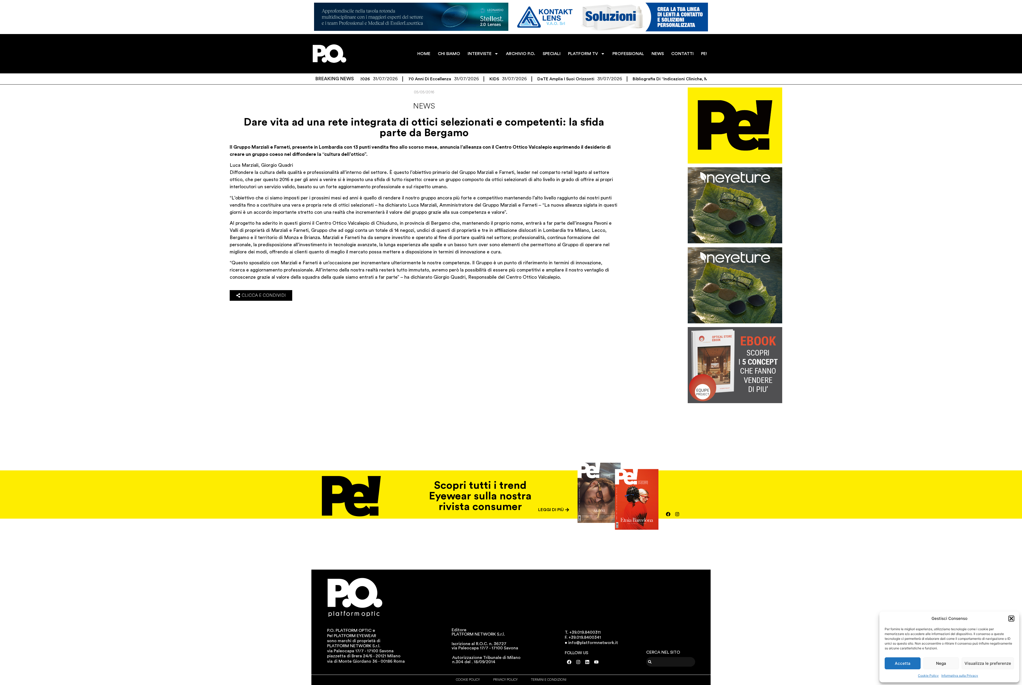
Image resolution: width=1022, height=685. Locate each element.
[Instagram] (677, 514)
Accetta (902, 663)
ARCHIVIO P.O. (520, 54)
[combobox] (670, 662)
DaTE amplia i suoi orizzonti (531, 79)
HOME (423, 54)
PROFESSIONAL (628, 54)
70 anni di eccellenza (395, 79)
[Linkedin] (587, 662)
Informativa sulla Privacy (959, 676)
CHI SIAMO (449, 54)
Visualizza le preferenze (988, 663)
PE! (704, 54)
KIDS (460, 79)
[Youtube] (596, 662)
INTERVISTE (480, 54)
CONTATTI (682, 54)
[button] (1011, 618)
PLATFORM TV (583, 54)
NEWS (658, 54)
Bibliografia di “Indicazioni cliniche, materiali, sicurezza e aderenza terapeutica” (678, 79)
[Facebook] (668, 514)
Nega (941, 663)
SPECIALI (552, 54)
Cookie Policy (928, 676)
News (424, 106)
